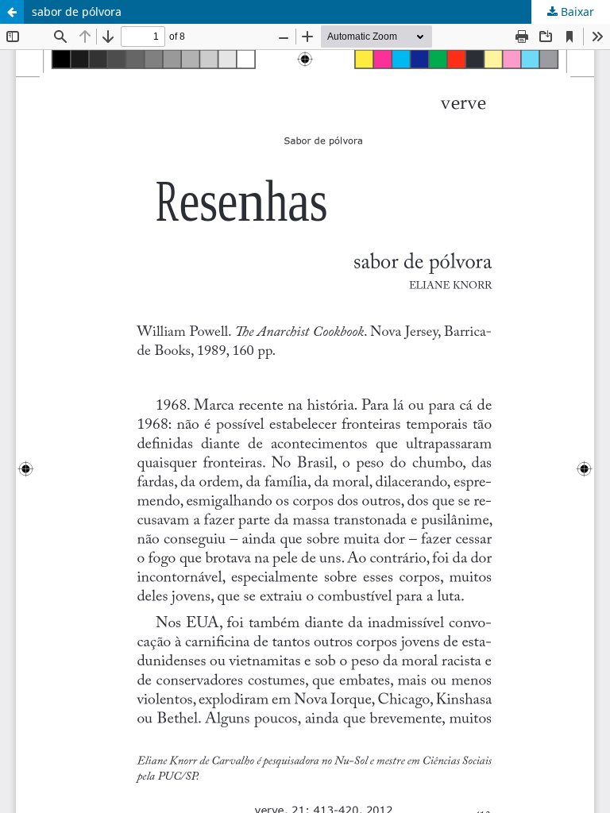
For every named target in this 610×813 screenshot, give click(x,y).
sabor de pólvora (77, 11)
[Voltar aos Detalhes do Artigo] (12, 12)
